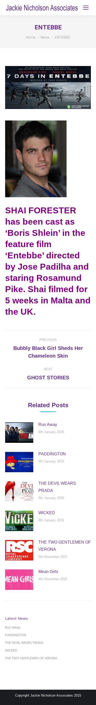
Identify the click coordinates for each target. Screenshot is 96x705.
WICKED (46, 513)
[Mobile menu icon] (86, 8)
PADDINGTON (52, 454)
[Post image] (19, 432)
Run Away (47, 424)
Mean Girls (48, 571)
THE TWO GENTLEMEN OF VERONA (64, 546)
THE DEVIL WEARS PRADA (57, 487)
